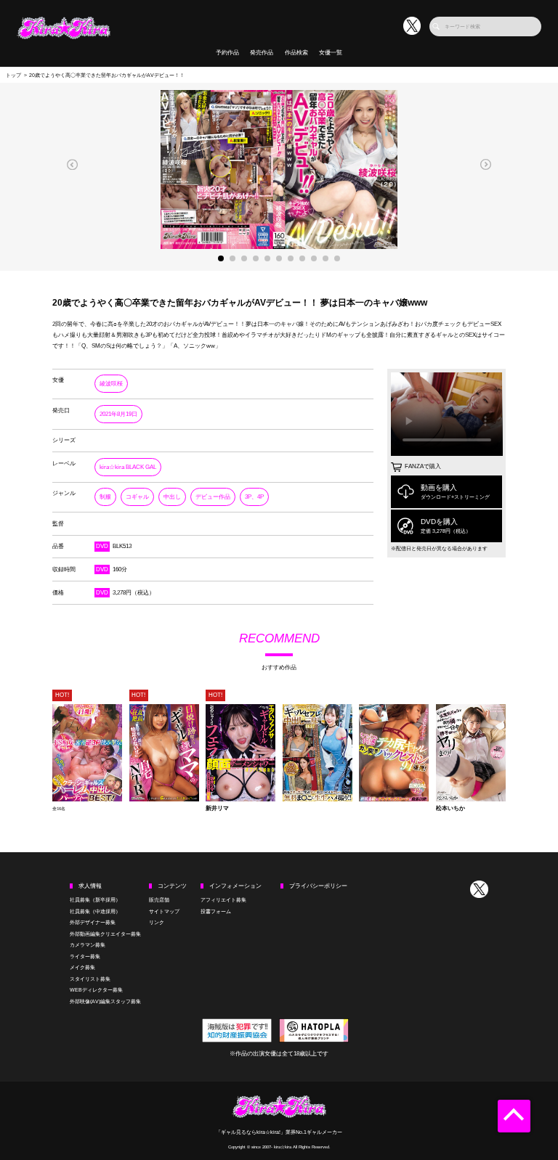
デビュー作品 (212, 497)
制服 (105, 497)
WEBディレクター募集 (96, 989)
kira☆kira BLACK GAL (128, 467)
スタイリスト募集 (90, 978)
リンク (156, 922)
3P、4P (254, 497)
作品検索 (296, 52)
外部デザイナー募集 (93, 922)
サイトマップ (164, 911)
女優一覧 (330, 52)
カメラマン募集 (87, 944)
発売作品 (261, 52)
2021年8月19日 (118, 414)
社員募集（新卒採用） (95, 899)
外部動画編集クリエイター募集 (105, 933)
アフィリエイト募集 (223, 899)
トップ (13, 75)
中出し (172, 497)
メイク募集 (82, 967)
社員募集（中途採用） (95, 911)
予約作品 (227, 52)
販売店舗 (159, 899)
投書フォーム (216, 911)
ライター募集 (85, 956)
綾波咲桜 (111, 383)
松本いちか (450, 809)
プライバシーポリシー (318, 886)
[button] (72, 164)
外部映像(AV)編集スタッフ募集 (105, 1001)
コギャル (137, 497)
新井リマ (217, 809)
